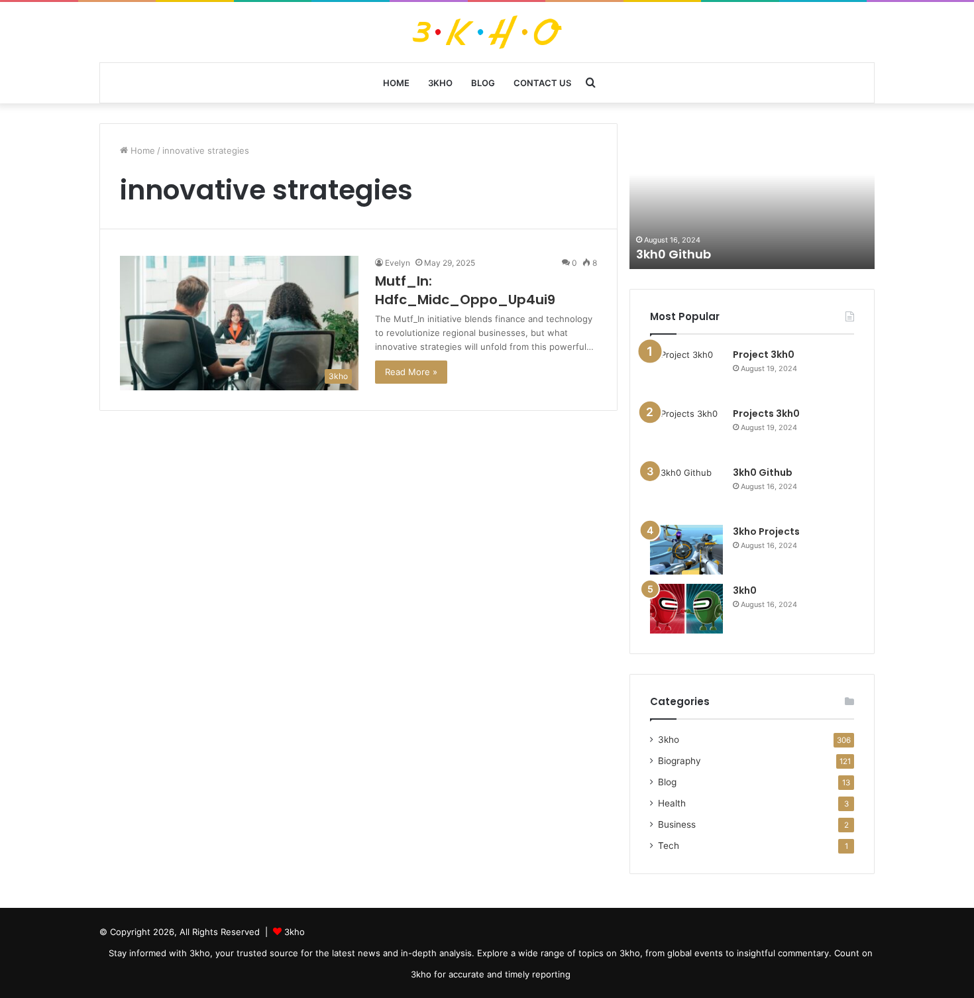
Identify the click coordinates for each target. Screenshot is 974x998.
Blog (483, 83)
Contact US (542, 83)
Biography (679, 760)
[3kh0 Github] (686, 491)
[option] (752, 196)
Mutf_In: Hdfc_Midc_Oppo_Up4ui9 (465, 290)
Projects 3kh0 (766, 413)
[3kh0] (686, 609)
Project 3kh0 (763, 354)
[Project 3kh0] (686, 373)
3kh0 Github (673, 254)
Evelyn (397, 263)
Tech (668, 845)
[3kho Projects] (686, 550)
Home (396, 83)
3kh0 (745, 590)
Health (672, 803)
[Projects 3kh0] (686, 432)
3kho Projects (766, 531)
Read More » (411, 371)
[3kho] (487, 32)
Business (677, 824)
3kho (440, 83)
